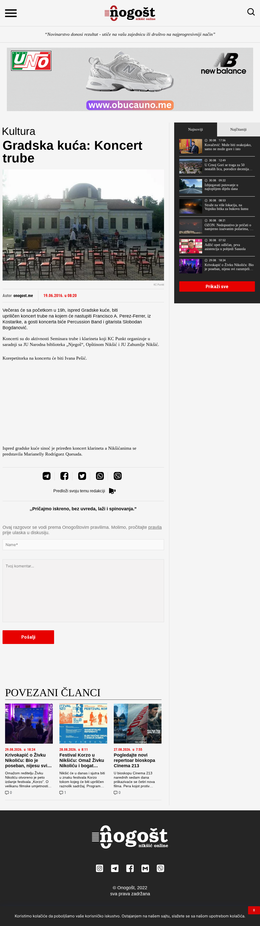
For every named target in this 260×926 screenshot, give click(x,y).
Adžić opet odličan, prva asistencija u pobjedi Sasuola (225, 247)
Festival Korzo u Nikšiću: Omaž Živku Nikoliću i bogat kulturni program (81, 763)
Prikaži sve (217, 286)
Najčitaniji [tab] (238, 129)
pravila (155, 527)
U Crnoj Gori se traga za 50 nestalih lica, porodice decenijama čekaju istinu (229, 167)
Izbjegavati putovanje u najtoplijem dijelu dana (221, 187)
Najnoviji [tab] (195, 129)
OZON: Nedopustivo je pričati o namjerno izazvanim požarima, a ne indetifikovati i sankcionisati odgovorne (228, 227)
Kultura (18, 131)
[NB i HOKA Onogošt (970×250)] (130, 79)
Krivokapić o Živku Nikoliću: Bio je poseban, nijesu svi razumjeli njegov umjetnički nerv (26, 766)
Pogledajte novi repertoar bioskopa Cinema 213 (134, 760)
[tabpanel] (217, 219)
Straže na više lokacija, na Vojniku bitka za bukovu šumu (226, 207)
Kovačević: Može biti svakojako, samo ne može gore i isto (228, 147)
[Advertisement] (83, 404)
